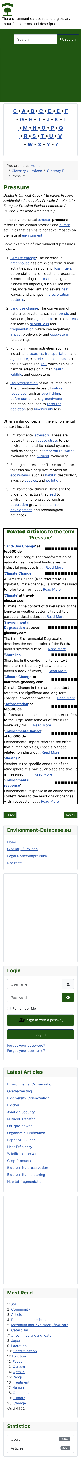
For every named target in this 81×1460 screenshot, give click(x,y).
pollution (53, 480)
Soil (14, 1304)
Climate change (23, 258)
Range (18, 1377)
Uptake (19, 1372)
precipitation (58, 294)
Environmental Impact (23, 731)
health (58, 369)
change (32, 308)
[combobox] (35, 39)
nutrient (43, 456)
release (42, 358)
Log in (40, 1034)
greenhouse (19, 263)
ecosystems (20, 475)
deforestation (21, 398)
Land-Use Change (20, 546)
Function (19, 1356)
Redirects (14, 863)
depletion (18, 409)
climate (45, 279)
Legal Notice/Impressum (27, 856)
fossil (58, 268)
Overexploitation (24, 383)
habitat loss (39, 324)
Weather (12, 758)
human (64, 225)
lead (52, 494)
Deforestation (16, 704)
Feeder (18, 1361)
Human (18, 1387)
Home (12, 842)
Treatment (21, 1382)
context (44, 219)
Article (16, 1314)
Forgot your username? (26, 1050)
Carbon (19, 1366)
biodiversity (43, 409)
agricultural (43, 319)
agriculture (19, 358)
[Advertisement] (40, 74)
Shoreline (13, 655)
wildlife (16, 374)
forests (63, 313)
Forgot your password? (26, 1045)
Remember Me (24, 1008)
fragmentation (21, 329)
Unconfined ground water (32, 1335)
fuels (67, 268)
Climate (19, 1398)
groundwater (51, 398)
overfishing (51, 393)
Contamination (25, 1351)
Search (70, 39)
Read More (54, 567)
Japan (16, 1340)
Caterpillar (19, 1330)
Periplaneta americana (29, 1319)
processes (34, 353)
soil (43, 364)
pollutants (57, 358)
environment (32, 235)
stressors (42, 435)
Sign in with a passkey (45, 1020)
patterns (17, 299)
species (31, 480)
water (69, 451)
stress (53, 440)
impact (16, 334)
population (19, 504)
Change (19, 1403)
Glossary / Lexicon (22, 849)
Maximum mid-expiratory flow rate (39, 1325)
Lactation (19, 1346)
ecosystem (59, 334)
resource (54, 404)
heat (65, 289)
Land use (17, 308)
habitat (51, 475)
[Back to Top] (73, 1452)
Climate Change (18, 573)
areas (73, 319)
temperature (52, 451)
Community (20, 1309)
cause (42, 440)
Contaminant (23, 1392)
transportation (56, 353)
